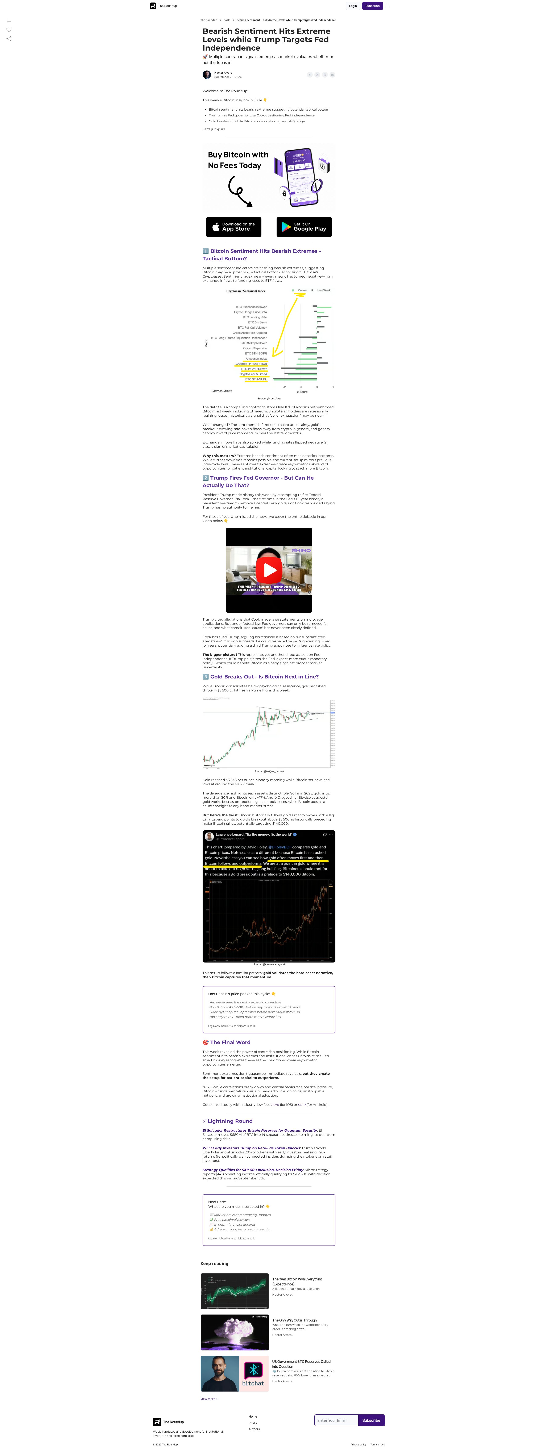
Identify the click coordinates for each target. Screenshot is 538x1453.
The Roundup (208, 20)
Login (353, 6)
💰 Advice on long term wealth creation (240, 1229)
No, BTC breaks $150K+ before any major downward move (255, 1007)
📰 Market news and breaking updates (240, 1215)
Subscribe (373, 6)
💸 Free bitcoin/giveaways (229, 1220)
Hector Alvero (223, 72)
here (275, 1105)
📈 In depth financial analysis (232, 1224)
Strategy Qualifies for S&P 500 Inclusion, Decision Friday (253, 1170)
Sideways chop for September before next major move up (254, 1012)
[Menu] (387, 5)
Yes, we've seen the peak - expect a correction (245, 1002)
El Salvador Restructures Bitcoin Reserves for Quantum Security (260, 1130)
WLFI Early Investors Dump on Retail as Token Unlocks (251, 1148)
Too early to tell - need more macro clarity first (245, 1017)
